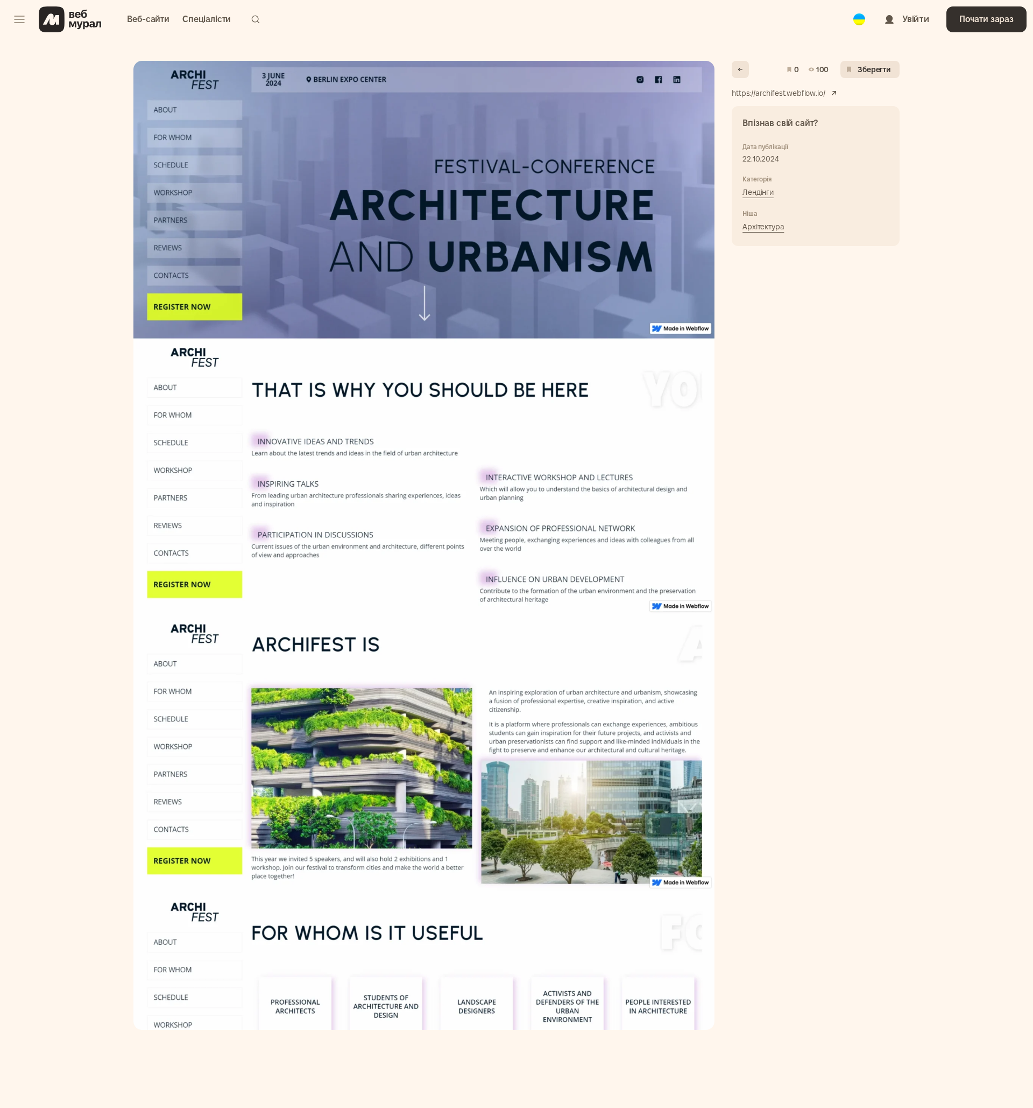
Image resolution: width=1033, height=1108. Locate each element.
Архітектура (763, 226)
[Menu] (19, 19)
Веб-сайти (148, 19)
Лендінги (758, 192)
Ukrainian (859, 11)
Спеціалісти (206, 19)
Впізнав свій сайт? (780, 123)
